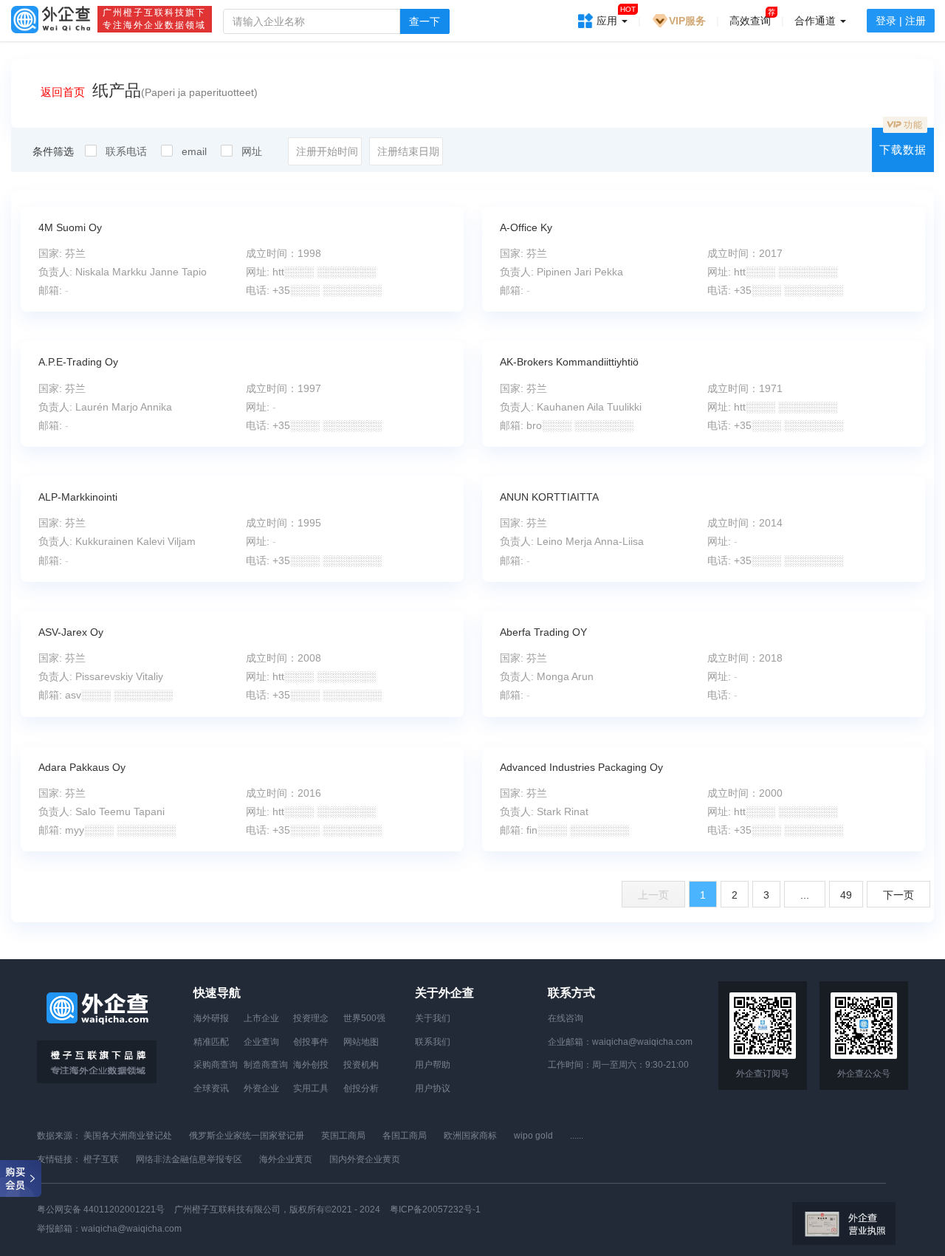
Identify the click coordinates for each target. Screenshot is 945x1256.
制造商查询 (266, 1065)
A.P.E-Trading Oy (78, 362)
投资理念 (311, 1018)
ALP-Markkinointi (77, 497)
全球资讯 (211, 1088)
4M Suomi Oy (70, 227)
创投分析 (361, 1088)
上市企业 (261, 1018)
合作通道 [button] (816, 21)
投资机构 (361, 1065)
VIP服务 (687, 21)
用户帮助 (432, 1065)
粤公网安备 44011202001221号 (101, 1209)
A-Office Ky (526, 227)
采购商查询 (215, 1065)
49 (846, 895)
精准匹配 (211, 1042)
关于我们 (432, 1018)
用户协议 (432, 1088)
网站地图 (361, 1042)
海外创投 (311, 1065)
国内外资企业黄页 (364, 1159)
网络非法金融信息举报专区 (189, 1159)
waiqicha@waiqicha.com (642, 1042)
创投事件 (311, 1042)
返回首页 (63, 92)
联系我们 (432, 1042)
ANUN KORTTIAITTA (549, 497)
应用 (616, 16)
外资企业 (261, 1088)
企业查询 (261, 1042)
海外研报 (211, 1018)
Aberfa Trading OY (543, 632)
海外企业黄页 (285, 1159)
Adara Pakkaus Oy (82, 767)
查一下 (424, 21)
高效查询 (750, 21)
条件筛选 (53, 151)
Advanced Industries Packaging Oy (581, 767)
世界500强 (364, 1018)
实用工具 (311, 1088)
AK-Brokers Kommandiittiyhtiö (569, 362)
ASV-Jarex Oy (70, 632)
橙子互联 (101, 1159)
